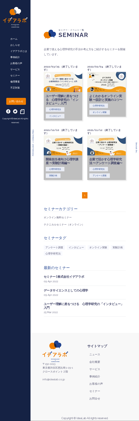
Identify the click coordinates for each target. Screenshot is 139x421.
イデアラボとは (18, 51)
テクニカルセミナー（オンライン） (64, 224)
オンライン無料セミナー (58, 217)
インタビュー (76, 247)
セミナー (15, 75)
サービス (15, 69)
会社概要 (94, 361)
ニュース (94, 354)
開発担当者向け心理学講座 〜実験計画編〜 (62, 161)
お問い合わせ (16, 101)
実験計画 (118, 247)
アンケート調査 (54, 247)
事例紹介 (15, 57)
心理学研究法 (53, 253)
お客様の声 (16, 63)
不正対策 (15, 87)
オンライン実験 (98, 247)
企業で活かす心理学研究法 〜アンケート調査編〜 (106, 161)
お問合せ (94, 398)
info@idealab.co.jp (54, 379)
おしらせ (15, 45)
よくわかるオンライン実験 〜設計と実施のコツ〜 (106, 97)
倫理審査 (15, 81)
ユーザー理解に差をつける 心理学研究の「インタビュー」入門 (62, 99)
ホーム (13, 38)
